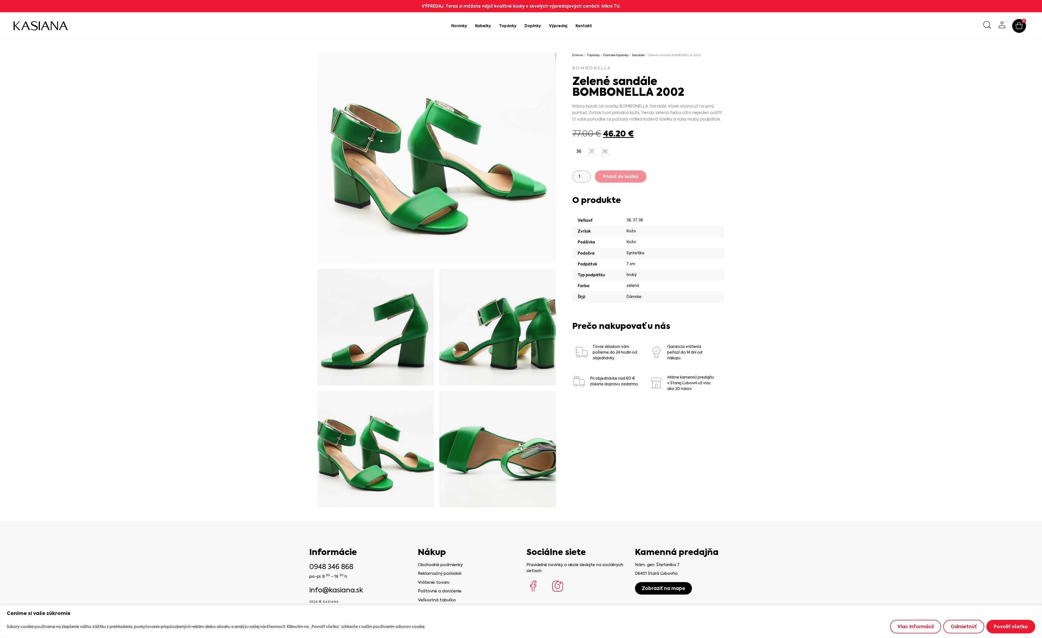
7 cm (631, 263)
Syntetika (635, 252)
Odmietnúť (964, 626)
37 (635, 220)
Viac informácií (915, 626)
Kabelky (483, 25)
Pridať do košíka (620, 176)
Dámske (634, 296)
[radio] (578, 151)
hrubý (632, 274)
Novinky (459, 25)
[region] (521, 621)
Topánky (507, 25)
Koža (631, 230)
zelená (633, 285)
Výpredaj (558, 25)
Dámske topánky (615, 55)
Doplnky (533, 25)
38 (640, 220)
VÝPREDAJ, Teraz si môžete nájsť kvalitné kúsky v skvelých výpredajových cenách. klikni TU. (521, 6)
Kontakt (584, 25)
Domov (577, 55)
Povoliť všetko (1011, 626)
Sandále (638, 55)
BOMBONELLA (591, 68)
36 (629, 220)
